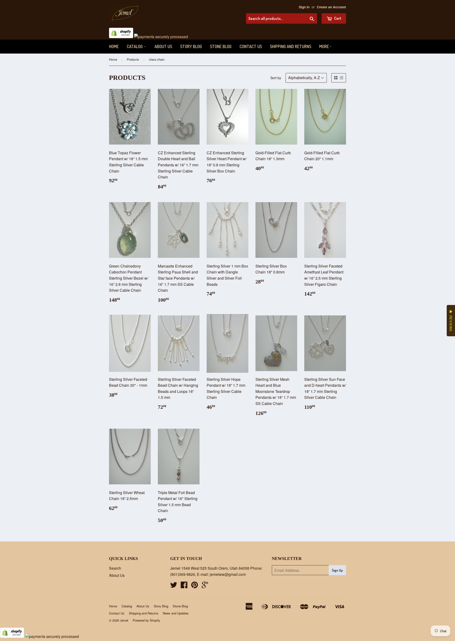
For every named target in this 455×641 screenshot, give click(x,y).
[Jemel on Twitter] (173, 586)
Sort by (275, 77)
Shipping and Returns (290, 46)
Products (133, 59)
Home (114, 46)
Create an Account (331, 7)
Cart (337, 18)
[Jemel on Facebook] (184, 586)
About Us (163, 46)
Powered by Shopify (146, 620)
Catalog (135, 46)
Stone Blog (221, 46)
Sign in (304, 7)
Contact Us (251, 46)
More (324, 46)
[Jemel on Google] (205, 586)
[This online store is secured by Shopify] (121, 36)
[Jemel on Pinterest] (194, 586)
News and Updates (176, 613)
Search (115, 568)
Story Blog (191, 46)
